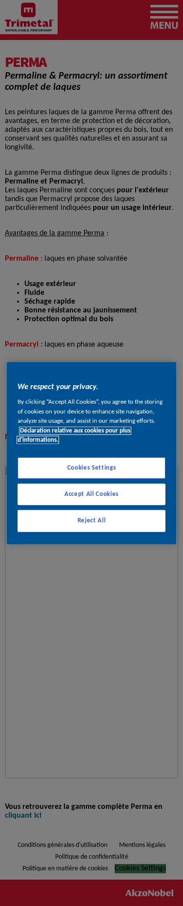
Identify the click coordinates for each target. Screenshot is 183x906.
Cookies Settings (91, 468)
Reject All (92, 520)
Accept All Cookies (91, 494)
